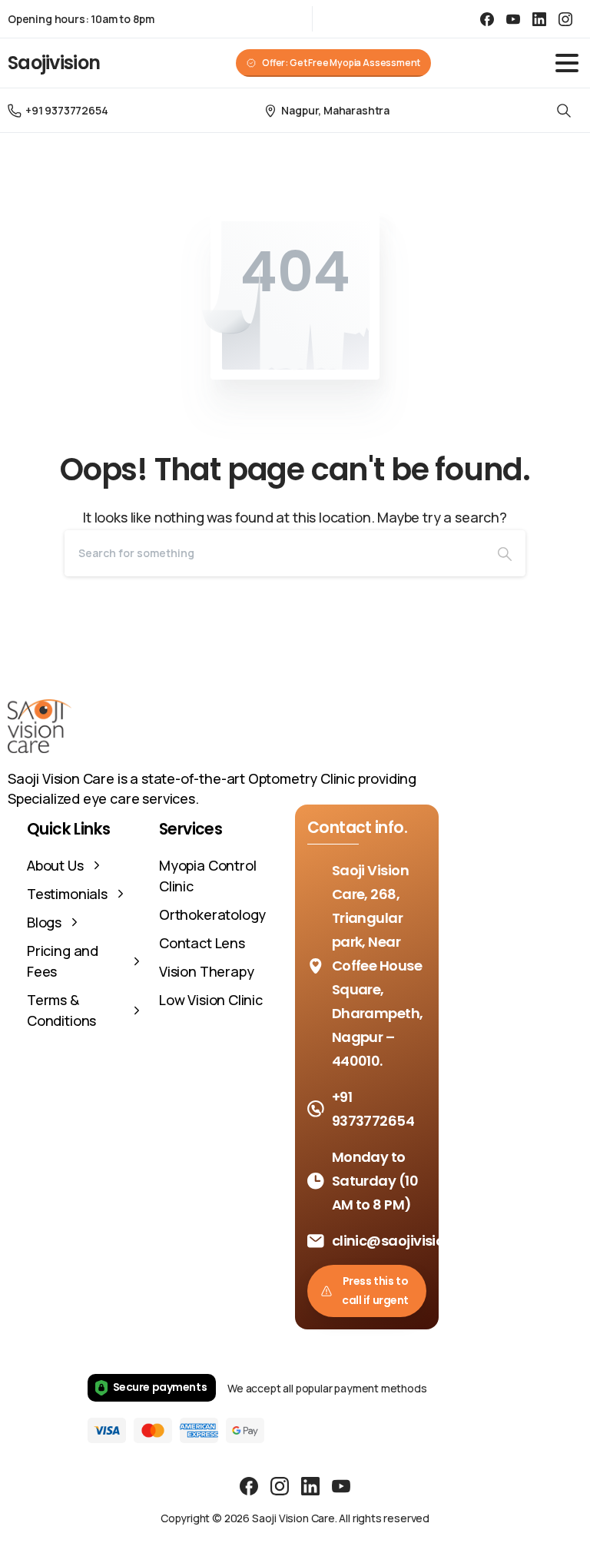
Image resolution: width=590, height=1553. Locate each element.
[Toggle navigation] (567, 63)
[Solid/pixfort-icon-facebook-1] (249, 1485)
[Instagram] (565, 19)
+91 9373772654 (66, 110)
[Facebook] (487, 19)
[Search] (563, 110)
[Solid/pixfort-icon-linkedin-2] (310, 1485)
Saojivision (54, 62)
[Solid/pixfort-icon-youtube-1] (341, 1485)
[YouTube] (513, 19)
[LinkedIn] (539, 19)
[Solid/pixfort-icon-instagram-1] (279, 1485)
